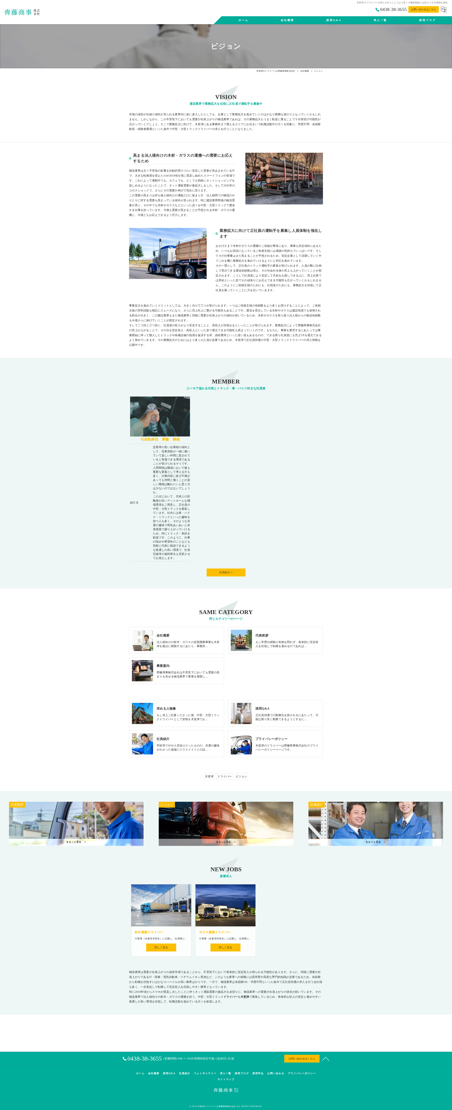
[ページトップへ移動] (325, 1058)
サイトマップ (226, 1079)
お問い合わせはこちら (423, 9)
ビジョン (241, 776)
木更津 (209, 776)
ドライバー (224, 776)
